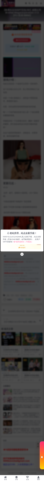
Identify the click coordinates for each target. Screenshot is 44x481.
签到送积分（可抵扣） (24, 242)
